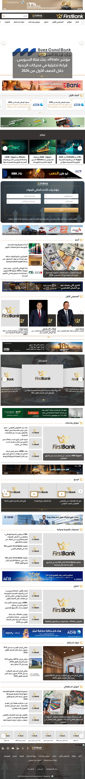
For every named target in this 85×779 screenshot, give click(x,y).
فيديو (15, 756)
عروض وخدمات (34, 22)
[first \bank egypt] (79, 746)
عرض (61, 210)
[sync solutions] (61, 776)
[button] (81, 42)
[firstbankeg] (69, 16)
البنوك (7, 22)
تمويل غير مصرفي (34, 760)
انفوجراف (7, 756)
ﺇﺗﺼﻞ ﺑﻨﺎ (31, 769)
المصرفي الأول (57, 22)
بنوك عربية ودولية (50, 760)
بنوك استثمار (19, 22)
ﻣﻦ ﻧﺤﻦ (40, 769)
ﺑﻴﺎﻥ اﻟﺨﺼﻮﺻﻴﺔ (51, 769)
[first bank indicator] (37, 16)
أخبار (77, 22)
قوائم (69, 22)
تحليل (46, 22)
